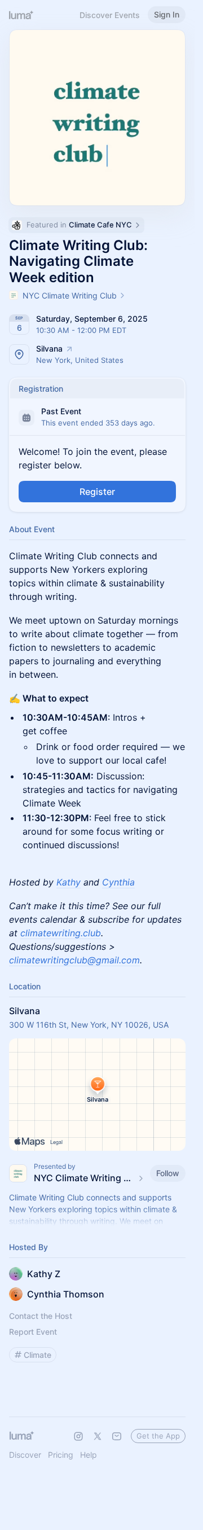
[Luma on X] (97, 1436)
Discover (25, 1454)
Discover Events (110, 15)
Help (88, 1454)
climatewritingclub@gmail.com (74, 960)
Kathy (68, 882)
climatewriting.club (60, 933)
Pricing (60, 1454)
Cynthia (118, 882)
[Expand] (97, 1221)
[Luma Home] (21, 15)
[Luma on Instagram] (78, 1436)
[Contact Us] (116, 1436)
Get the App (158, 1435)
